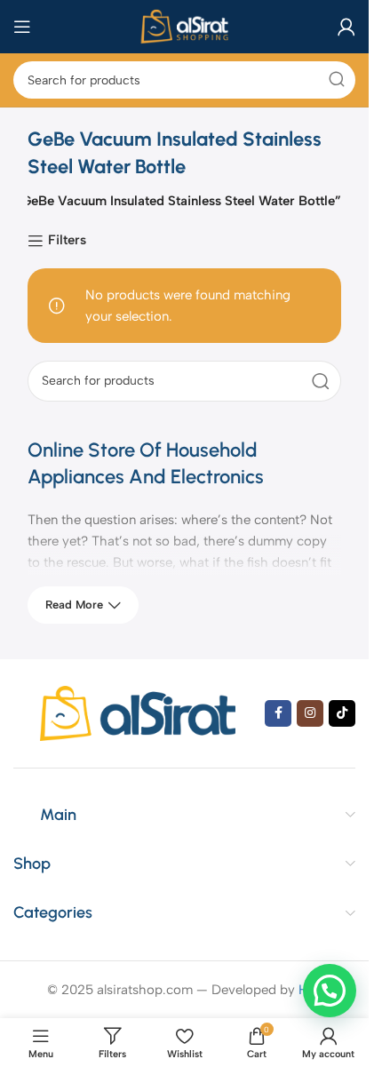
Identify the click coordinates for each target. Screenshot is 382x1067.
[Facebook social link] (278, 713)
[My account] (346, 26)
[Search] (336, 80)
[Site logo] (184, 26)
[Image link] (137, 713)
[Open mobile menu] (22, 26)
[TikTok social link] (342, 713)
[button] (329, 990)
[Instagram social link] (310, 713)
